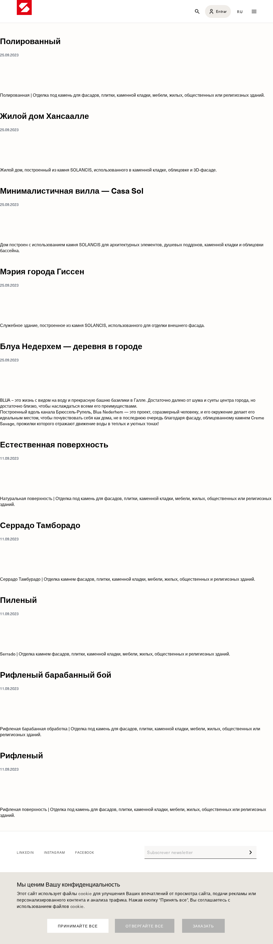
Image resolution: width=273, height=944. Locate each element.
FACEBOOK (84, 852)
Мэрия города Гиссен (42, 271)
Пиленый (18, 599)
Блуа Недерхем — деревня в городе (71, 345)
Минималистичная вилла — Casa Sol (71, 190)
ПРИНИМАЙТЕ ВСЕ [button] (78, 926)
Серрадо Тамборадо (40, 524)
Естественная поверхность (54, 444)
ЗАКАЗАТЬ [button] (203, 926)
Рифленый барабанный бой (55, 674)
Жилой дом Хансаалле (44, 115)
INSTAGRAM (54, 852)
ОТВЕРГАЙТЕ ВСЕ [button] (145, 926)
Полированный (30, 40)
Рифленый (21, 755)
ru (240, 11)
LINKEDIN (25, 852)
